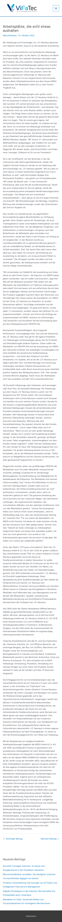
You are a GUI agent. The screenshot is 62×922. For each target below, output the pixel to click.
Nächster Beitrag (50, 839)
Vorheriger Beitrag (12, 839)
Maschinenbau (9, 35)
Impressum (31, 916)
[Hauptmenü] (56, 8)
